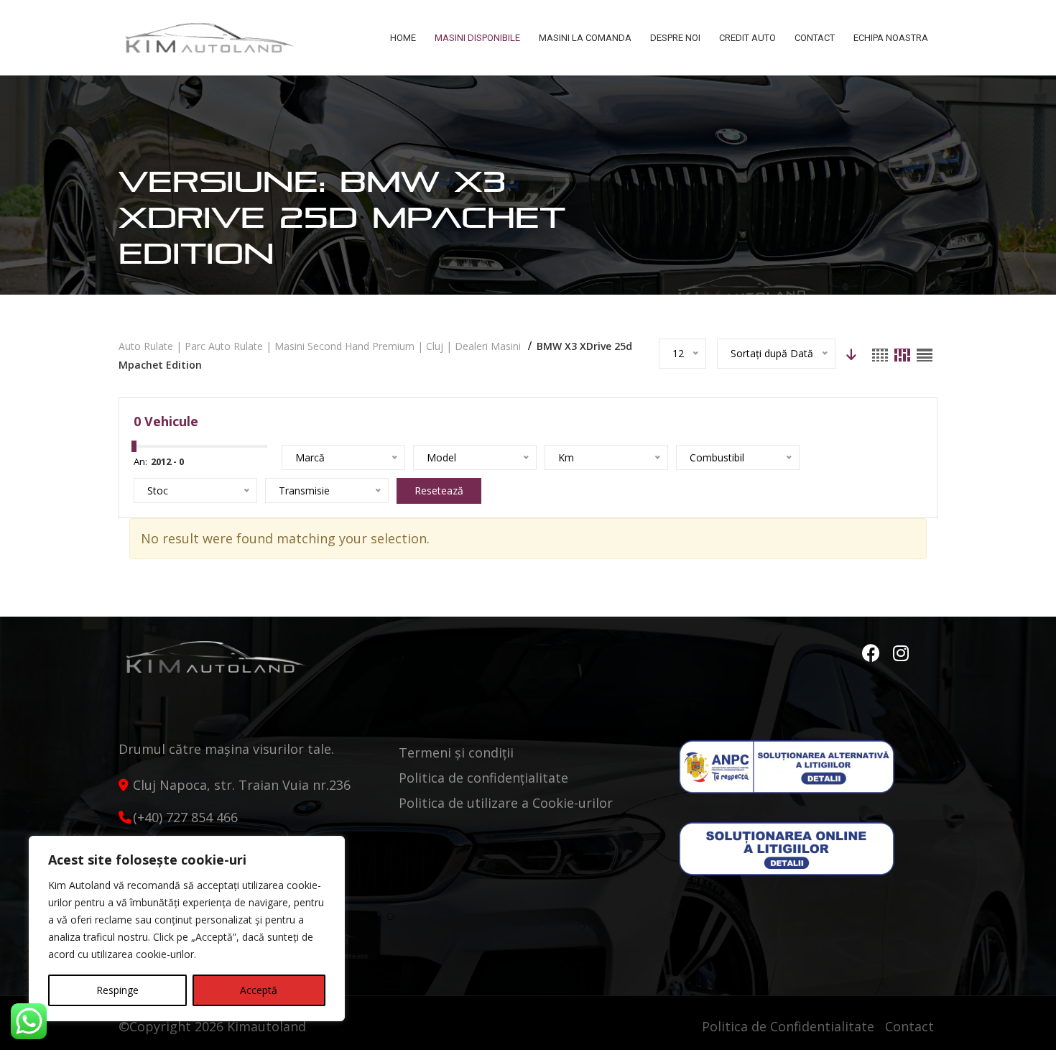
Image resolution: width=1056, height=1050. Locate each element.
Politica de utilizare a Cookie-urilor (506, 802)
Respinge (117, 990)
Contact (909, 1026)
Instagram (901, 653)
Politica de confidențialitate (483, 777)
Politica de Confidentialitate (788, 1026)
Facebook (872, 653)
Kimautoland (266, 1026)
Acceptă (258, 990)
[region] (187, 928)
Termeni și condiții (456, 752)
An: (140, 461)
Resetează (438, 490)
